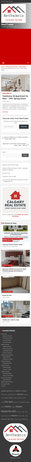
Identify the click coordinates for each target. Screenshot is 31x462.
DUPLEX (24, 397)
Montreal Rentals (7, 373)
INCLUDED (19, 411)
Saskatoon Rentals (8, 359)
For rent (9, 401)
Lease (26, 411)
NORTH (19, 415)
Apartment (9, 391)
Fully (19, 402)
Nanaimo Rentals (7, 336)
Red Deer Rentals (7, 353)
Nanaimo (14, 416)
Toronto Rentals (7, 369)
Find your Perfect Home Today (10, 165)
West (27, 419)
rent (9, 419)
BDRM (9, 394)
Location (2, 415)
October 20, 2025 (6, 246)
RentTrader (7, 24)
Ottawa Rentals (7, 367)
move (10, 415)
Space (16, 419)
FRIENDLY (15, 402)
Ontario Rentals (5, 365)
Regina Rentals (7, 93)
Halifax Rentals (7, 379)
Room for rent (6, 173)
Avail (14, 391)
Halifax (2, 407)
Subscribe (24, 126)
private (26, 415)
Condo (14, 397)
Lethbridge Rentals (7, 350)
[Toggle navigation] (3, 63)
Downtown (19, 397)
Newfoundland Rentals (7, 382)
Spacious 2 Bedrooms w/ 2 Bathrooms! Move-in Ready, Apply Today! (16, 138)
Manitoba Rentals (5, 361)
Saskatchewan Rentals (7, 355)
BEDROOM (20, 394)
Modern (6, 415)
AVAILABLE (18, 391)
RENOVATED (4, 419)
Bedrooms (26, 394)
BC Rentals (4, 334)
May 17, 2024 (5, 273)
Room (12, 419)
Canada (11, 398)
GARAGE (27, 402)
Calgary (6, 397)
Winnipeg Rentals (7, 363)
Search (4, 152)
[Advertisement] (15, 45)
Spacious (20, 419)
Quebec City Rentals (8, 375)
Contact (3, 386)
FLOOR (2, 402)
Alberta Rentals (7, 238)
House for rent (8, 411)
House (19, 406)
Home (8, 406)
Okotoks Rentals (7, 240)
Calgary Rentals (17, 238)
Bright (2, 397)
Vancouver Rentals (8, 338)
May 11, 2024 (5, 101)
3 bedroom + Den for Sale (9, 176)
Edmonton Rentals (7, 348)
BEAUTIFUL (14, 394)
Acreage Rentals (5, 384)
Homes (13, 407)
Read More (5, 112)
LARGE (23, 411)
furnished (23, 402)
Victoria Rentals (7, 340)
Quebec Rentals (5, 371)
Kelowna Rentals (7, 342)
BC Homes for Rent (9, 223)
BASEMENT (24, 391)
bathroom (6, 394)
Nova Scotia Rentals (6, 377)
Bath (2, 394)
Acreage (3, 391)
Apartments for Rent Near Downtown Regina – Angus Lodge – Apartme (15, 144)
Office (23, 415)
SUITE (23, 419)
